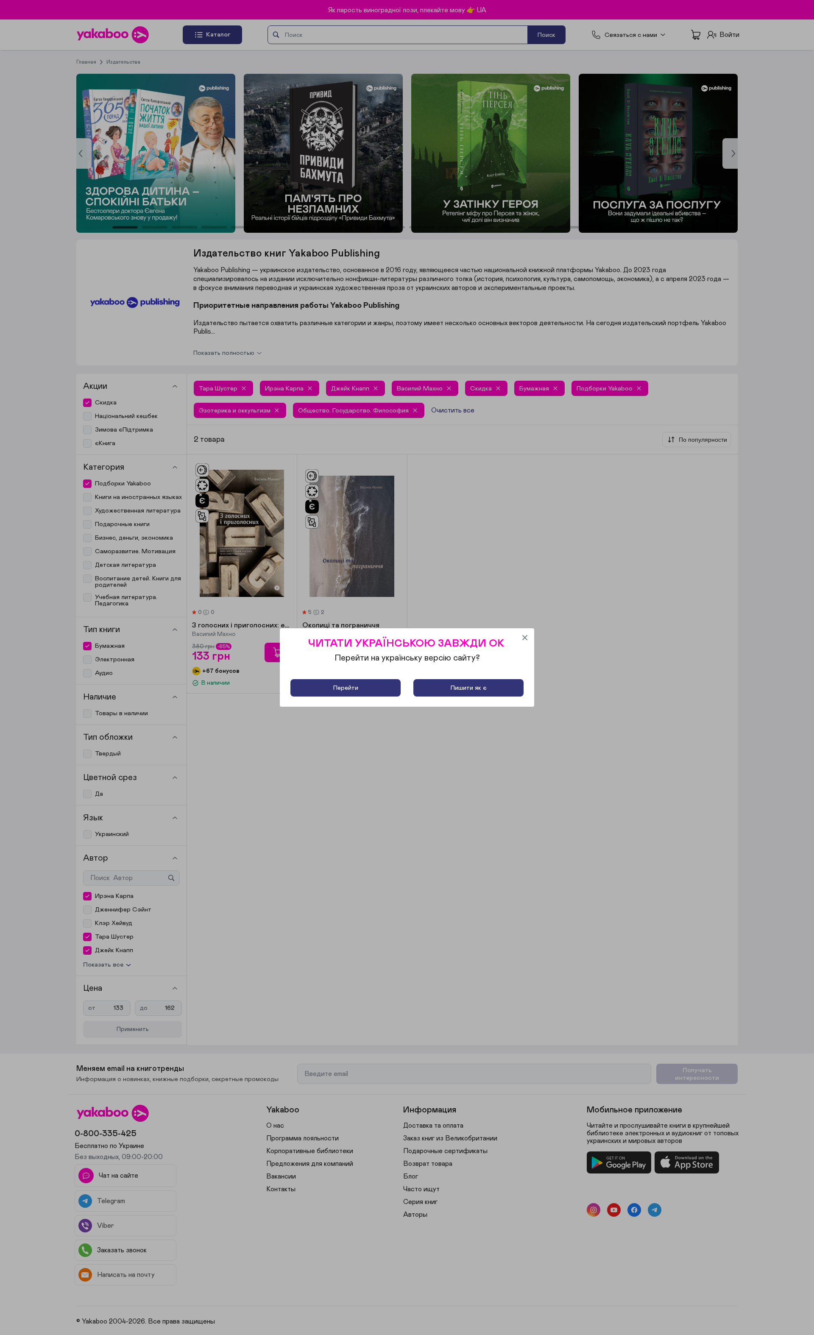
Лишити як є (468, 688)
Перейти (345, 688)
